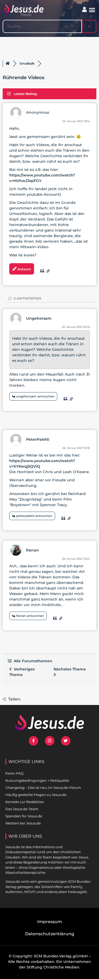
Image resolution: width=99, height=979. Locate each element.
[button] (92, 10)
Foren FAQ (14, 773)
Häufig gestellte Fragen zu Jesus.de (36, 795)
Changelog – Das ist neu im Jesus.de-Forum (43, 787)
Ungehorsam (38, 318)
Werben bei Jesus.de (23, 823)
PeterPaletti (37, 439)
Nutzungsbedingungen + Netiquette (37, 780)
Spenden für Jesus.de (23, 816)
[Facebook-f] (33, 741)
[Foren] (8, 63)
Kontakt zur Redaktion (24, 802)
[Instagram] (49, 741)
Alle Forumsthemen (32, 661)
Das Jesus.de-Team (21, 809)
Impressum (49, 921)
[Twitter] (65, 741)
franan (32, 550)
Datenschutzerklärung (49, 933)
